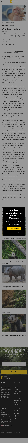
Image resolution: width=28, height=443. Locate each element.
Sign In (18, 232)
